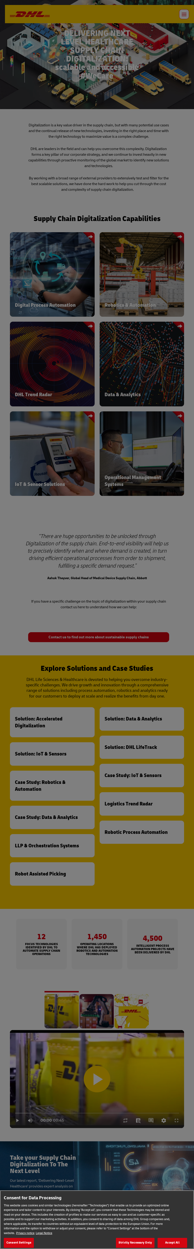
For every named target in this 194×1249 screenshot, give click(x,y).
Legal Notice (44, 1233)
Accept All (172, 1243)
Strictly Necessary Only (135, 1243)
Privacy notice (25, 1233)
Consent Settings (18, 1243)
